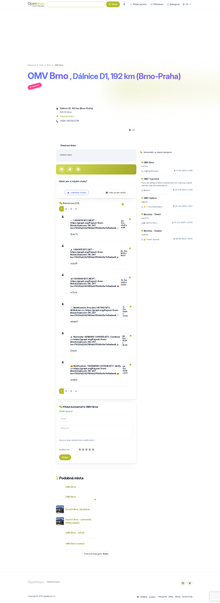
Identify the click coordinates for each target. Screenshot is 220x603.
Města (177, 597)
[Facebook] (183, 583)
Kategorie (162, 597)
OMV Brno (71, 487)
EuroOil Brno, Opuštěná (78, 509)
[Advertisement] (110, 33)
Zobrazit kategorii (96, 553)
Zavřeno (36, 86)
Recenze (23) (71, 203)
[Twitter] (189, 583)
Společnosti (187, 597)
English (152, 597)
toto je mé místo (117, 192)
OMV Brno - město (75, 532)
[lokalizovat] (124, 4)
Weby (171, 597)
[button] (186, 4)
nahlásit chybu (66, 155)
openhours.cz (49, 596)
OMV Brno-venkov (75, 543)
